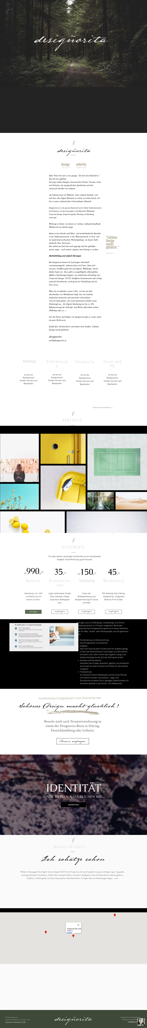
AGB (24, 1022)
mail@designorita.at (57, 340)
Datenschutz (18, 1022)
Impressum (9, 1022)
